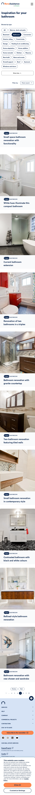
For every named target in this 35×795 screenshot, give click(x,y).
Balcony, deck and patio (18, 30)
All (4, 30)
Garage (5, 44)
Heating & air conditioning (20, 44)
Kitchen (19, 53)
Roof (18, 62)
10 (29, 693)
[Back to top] (31, 698)
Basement (6, 35)
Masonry (28, 53)
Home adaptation (8, 48)
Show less (16, 73)
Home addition (23, 48)
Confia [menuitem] (3, 754)
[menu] (15, 4)
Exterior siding (8, 39)
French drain (20, 39)
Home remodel (8, 53)
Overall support (8, 62)
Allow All (17, 785)
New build (6, 57)
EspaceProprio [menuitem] (6, 748)
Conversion (27, 35)
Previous (14, 689)
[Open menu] (32, 4)
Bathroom (16, 35)
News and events (18, 57)
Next (21, 689)
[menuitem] (3, 702)
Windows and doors (9, 66)
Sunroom (27, 62)
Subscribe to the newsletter (16, 733)
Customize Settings (17, 790)
